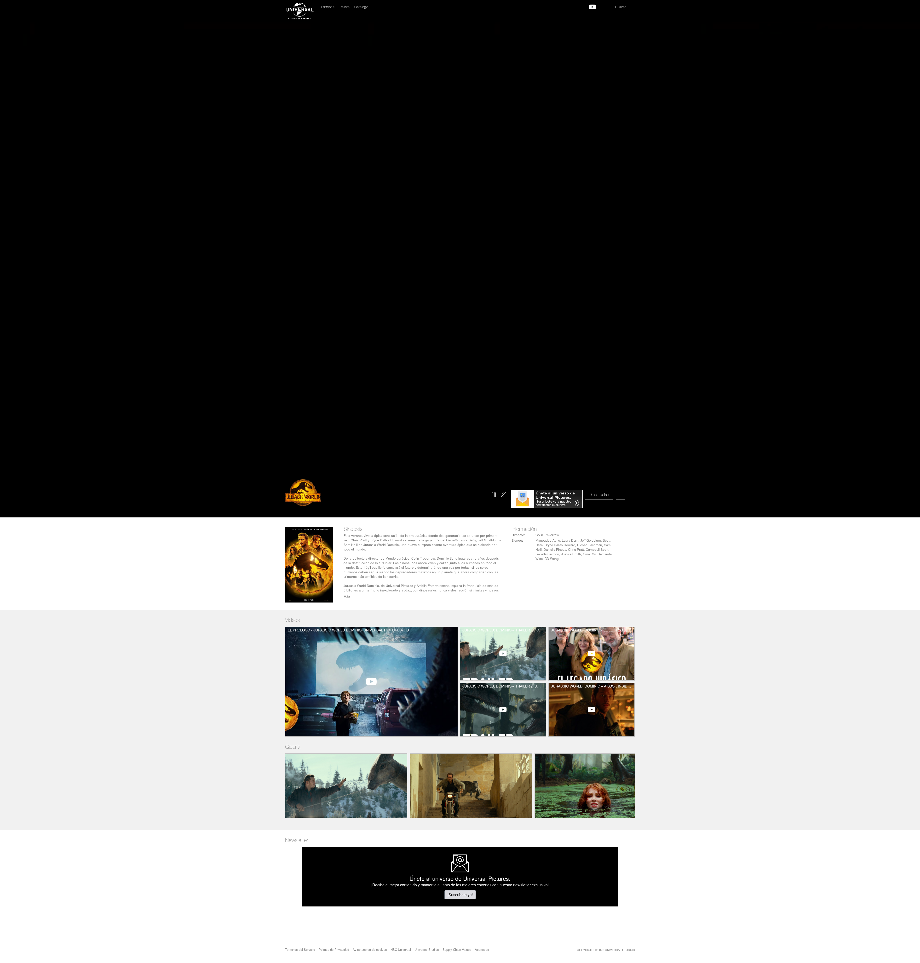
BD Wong (552, 559)
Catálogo (361, 7)
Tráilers (344, 7)
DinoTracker (599, 495)
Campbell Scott (597, 550)
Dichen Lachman (589, 545)
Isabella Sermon (547, 554)
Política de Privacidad (334, 949)
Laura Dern (570, 541)
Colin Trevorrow (547, 535)
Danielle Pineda (555, 550)
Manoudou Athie (547, 541)
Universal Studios (426, 949)
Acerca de (482, 949)
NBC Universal (401, 949)
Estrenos (327, 7)
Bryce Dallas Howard (560, 545)
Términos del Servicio (300, 949)
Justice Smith (571, 554)
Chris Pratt (576, 550)
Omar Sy (589, 554)
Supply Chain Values (457, 949)
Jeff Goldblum (590, 541)
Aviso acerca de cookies (370, 949)
